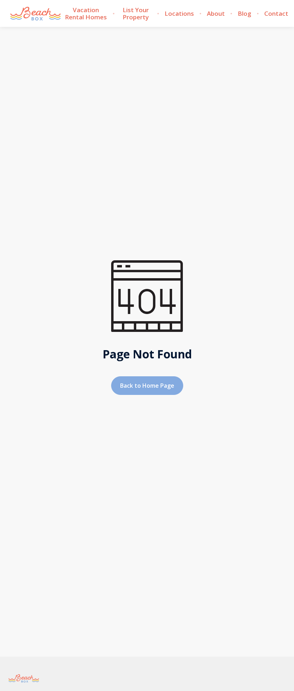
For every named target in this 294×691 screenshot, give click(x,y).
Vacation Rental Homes (86, 13)
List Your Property (136, 13)
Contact (276, 13)
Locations (179, 13)
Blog (244, 13)
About (216, 13)
